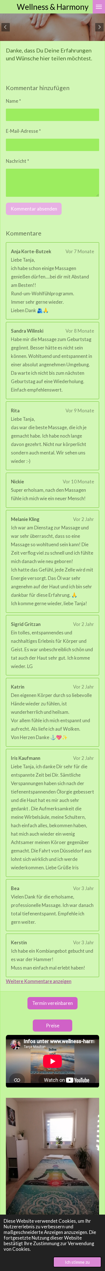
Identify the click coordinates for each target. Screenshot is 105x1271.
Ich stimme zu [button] (77, 1262)
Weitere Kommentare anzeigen (38, 981)
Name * (13, 101)
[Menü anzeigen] (99, 6)
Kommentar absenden (34, 209)
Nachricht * (17, 161)
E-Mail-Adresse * (23, 131)
